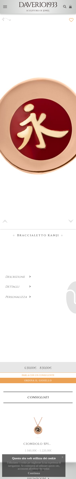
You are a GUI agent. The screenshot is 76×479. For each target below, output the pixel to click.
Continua (34, 473)
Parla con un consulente (38, 375)
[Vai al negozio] (71, 7)
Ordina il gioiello (38, 380)
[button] (71, 221)
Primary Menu (5, 7)
